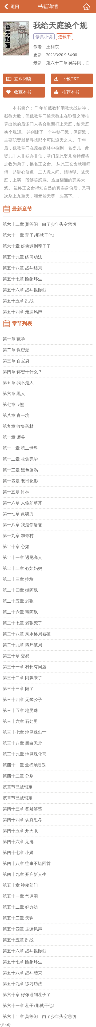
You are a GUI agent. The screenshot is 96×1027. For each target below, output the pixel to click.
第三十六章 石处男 (20, 721)
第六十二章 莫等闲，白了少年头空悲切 (39, 224)
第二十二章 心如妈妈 (22, 568)
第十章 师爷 (14, 437)
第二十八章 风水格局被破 (27, 634)
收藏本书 (22, 92)
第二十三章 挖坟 (18, 579)
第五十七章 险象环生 (22, 279)
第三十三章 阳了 (18, 688)
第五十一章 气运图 (20, 896)
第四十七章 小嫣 (18, 852)
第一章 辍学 (14, 339)
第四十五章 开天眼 (20, 830)
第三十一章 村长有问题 (24, 666)
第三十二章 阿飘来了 (22, 677)
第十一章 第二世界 (20, 448)
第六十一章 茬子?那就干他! (28, 235)
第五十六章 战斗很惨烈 (24, 290)
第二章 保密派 (16, 350)
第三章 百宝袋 (16, 361)
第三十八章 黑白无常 (22, 743)
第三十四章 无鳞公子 (22, 699)
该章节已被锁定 (18, 787)
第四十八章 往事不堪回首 (27, 863)
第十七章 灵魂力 (18, 514)
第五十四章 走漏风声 (22, 311)
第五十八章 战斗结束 (22, 268)
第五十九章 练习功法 (22, 257)
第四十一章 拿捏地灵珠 (24, 765)
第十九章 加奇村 (18, 535)
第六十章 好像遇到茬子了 (27, 246)
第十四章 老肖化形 (20, 481)
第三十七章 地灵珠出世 (24, 732)
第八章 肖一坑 (16, 415)
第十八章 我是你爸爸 (22, 524)
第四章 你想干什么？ (22, 371)
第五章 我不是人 (18, 382)
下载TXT (70, 78)
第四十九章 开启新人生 (24, 874)
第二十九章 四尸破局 (22, 645)
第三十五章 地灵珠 (20, 710)
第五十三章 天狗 (18, 918)
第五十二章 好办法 (20, 907)
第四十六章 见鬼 (18, 841)
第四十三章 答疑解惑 (22, 809)
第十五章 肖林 (16, 492)
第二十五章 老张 (18, 601)
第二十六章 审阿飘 (20, 612)
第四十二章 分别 (18, 776)
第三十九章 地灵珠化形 (24, 754)
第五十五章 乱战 (18, 301)
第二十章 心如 (16, 546)
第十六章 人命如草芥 (22, 503)
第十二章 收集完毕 (20, 459)
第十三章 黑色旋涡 (20, 470)
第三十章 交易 (16, 656)
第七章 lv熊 (13, 404)
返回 (15, 6)
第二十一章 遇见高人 (22, 557)
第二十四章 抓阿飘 (20, 590)
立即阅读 (22, 78)
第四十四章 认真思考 (22, 819)
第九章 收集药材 (18, 426)
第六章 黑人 (14, 393)
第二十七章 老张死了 (22, 623)
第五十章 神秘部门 (20, 885)
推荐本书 (70, 92)
